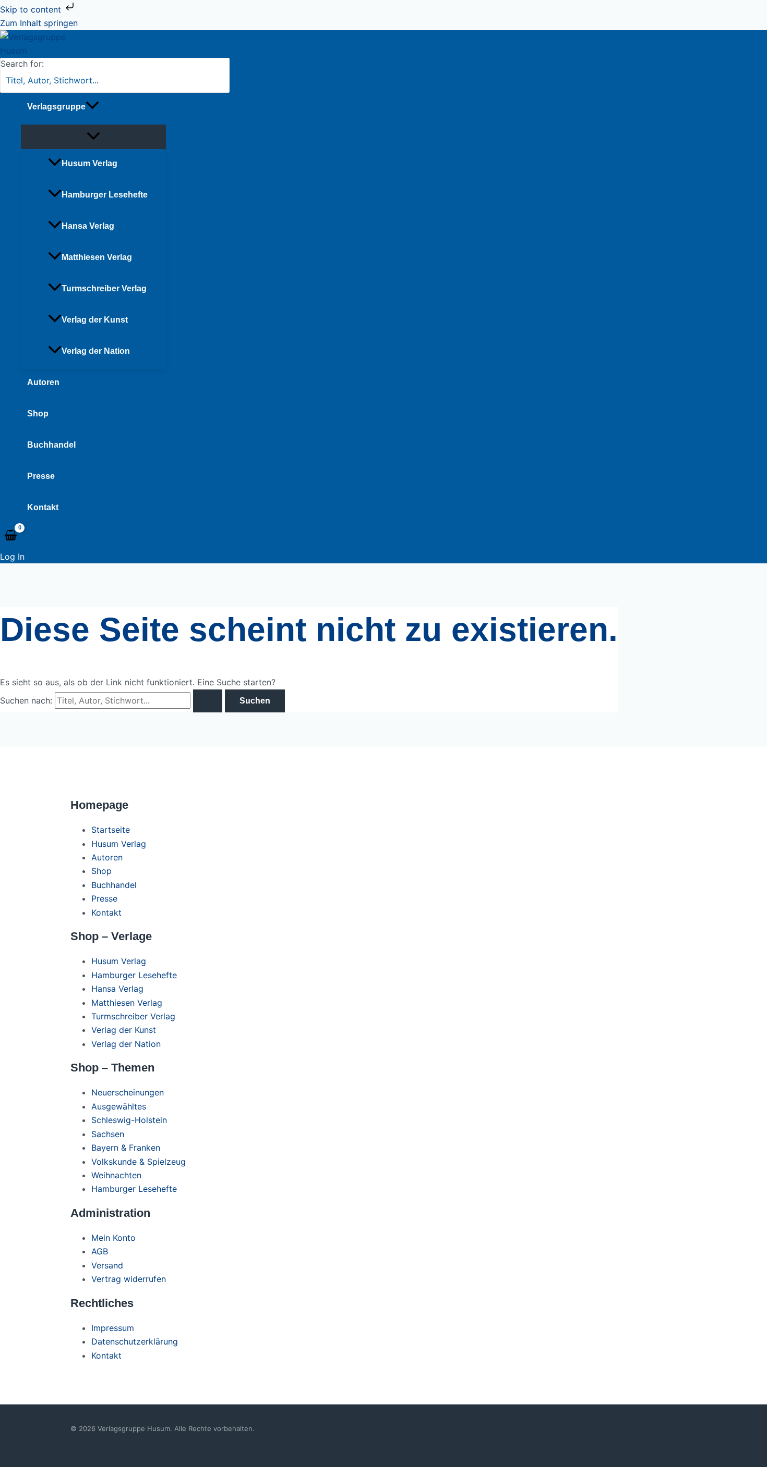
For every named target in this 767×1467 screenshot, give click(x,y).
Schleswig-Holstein (129, 1120)
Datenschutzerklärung (134, 1341)
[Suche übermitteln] (207, 700)
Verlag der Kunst (95, 319)
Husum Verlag (89, 163)
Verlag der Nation (96, 351)
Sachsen (107, 1134)
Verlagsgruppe (56, 106)
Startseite (110, 829)
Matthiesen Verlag (97, 257)
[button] (92, 106)
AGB (99, 1251)
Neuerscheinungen (127, 1092)
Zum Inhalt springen (39, 23)
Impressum (112, 1328)
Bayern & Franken (125, 1147)
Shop (38, 413)
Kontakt (42, 507)
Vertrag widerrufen (128, 1279)
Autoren (43, 382)
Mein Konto (113, 1237)
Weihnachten (116, 1175)
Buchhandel (51, 444)
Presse (41, 476)
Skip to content (32, 9)
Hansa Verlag (88, 225)
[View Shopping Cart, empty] (11, 535)
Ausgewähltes (118, 1106)
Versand (107, 1265)
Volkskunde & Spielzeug (138, 1161)
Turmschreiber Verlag (104, 288)
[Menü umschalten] (93, 137)
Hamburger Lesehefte (105, 194)
